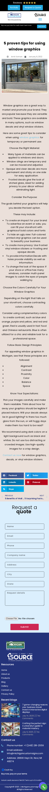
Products (5, 678)
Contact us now (12, 455)
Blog (3, 682)
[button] (40, 19)
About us (5, 674)
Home (4, 670)
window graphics (29, 137)
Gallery (4, 686)
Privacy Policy (7, 694)
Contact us (6, 690)
